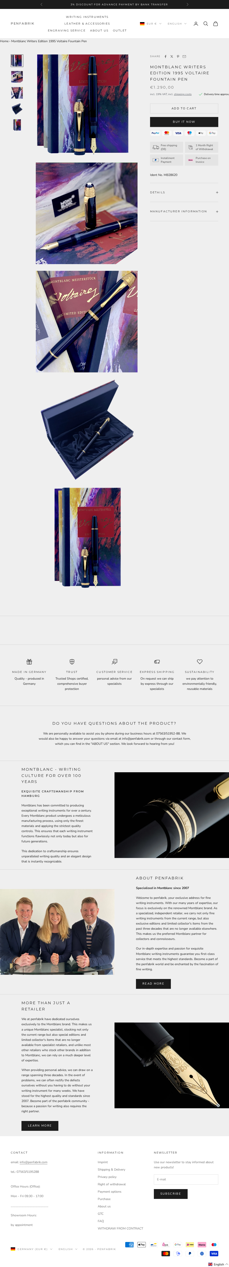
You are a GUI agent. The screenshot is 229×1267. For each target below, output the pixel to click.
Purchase (104, 1199)
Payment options (109, 1192)
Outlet (120, 30)
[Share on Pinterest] (178, 56)
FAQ (101, 1221)
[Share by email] (184, 56)
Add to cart (184, 108)
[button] (218, 1264)
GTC (101, 1214)
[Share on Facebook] (165, 56)
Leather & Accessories (87, 23)
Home (4, 41)
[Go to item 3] (17, 93)
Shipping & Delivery (111, 1169)
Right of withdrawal (112, 1184)
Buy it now (184, 122)
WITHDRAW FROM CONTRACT (120, 1228)
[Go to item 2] (17, 77)
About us (99, 30)
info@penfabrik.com (33, 1162)
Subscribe (170, 1194)
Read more (153, 984)
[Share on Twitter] (172, 56)
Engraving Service (67, 30)
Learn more (40, 1126)
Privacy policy (107, 1177)
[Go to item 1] (17, 60)
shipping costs (183, 94)
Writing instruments (87, 17)
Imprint (103, 1162)
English (175, 23)
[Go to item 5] (17, 125)
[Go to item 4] (17, 109)
